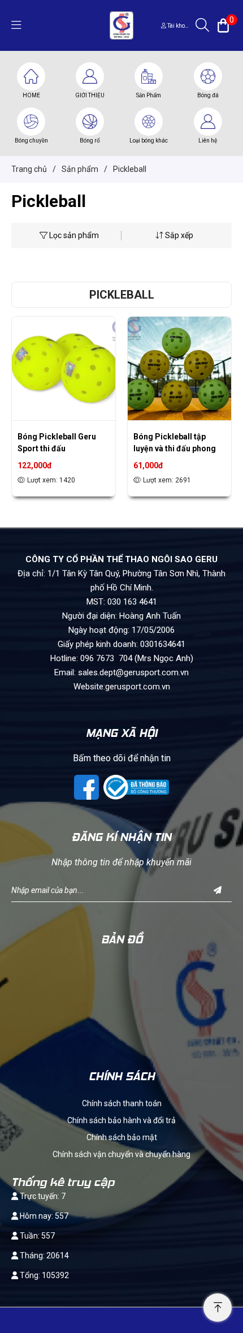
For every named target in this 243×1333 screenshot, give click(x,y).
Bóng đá (208, 95)
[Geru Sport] (121, 24)
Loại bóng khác (148, 140)
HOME (31, 95)
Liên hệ (207, 140)
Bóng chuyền (31, 140)
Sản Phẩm (148, 95)
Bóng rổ (90, 140)
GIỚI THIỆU (90, 95)
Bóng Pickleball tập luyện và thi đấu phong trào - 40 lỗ (174, 448)
